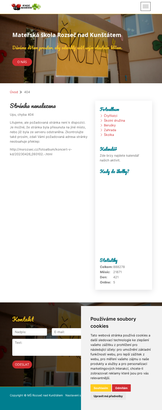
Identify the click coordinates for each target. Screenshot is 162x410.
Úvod (14, 92)
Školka (109, 135)
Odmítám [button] (121, 388)
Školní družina (114, 120)
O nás (22, 62)
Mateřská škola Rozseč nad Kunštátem (66, 35)
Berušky (110, 125)
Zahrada (110, 130)
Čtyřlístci (110, 116)
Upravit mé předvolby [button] (108, 396)
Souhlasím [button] (101, 388)
